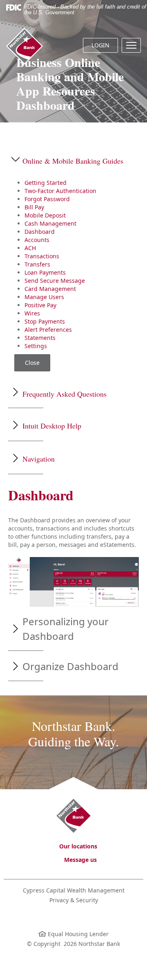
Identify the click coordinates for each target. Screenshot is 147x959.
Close (32, 362)
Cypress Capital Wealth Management (74, 890)
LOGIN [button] (100, 45)
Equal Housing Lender (77, 934)
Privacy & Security (73, 900)
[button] (131, 45)
